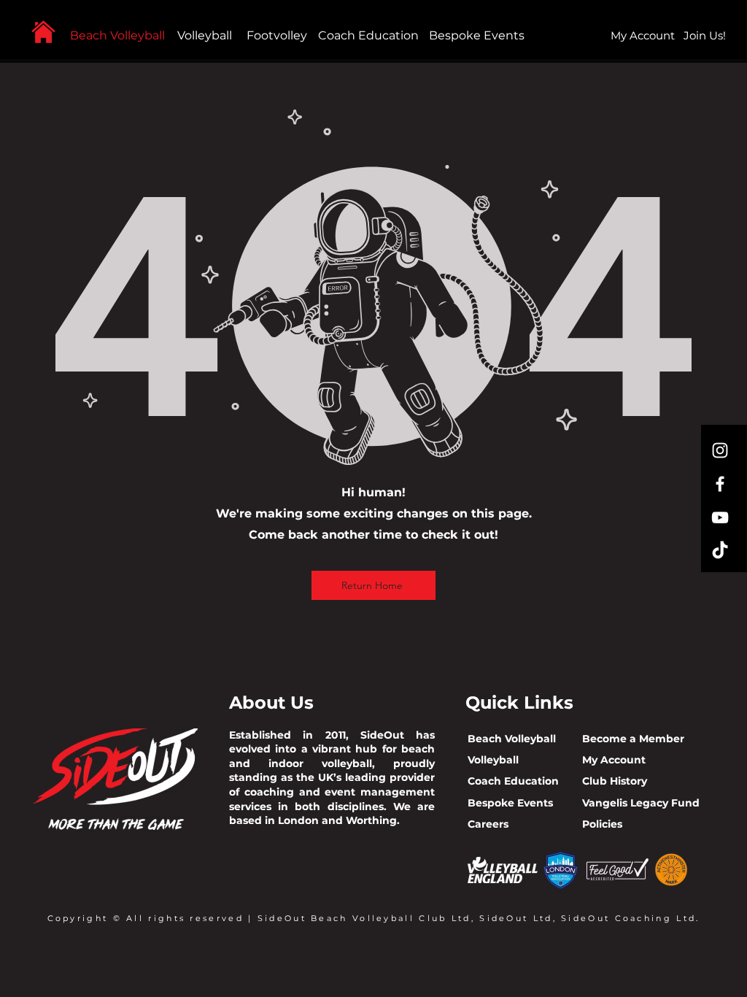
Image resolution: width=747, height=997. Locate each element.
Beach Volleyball (117, 35)
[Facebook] (720, 484)
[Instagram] (720, 450)
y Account (619, 759)
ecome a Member (637, 738)
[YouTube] (720, 517)
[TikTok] (720, 551)
